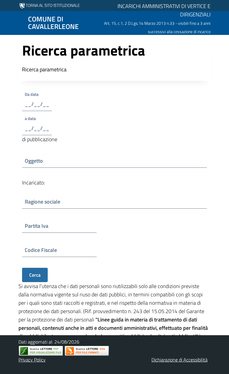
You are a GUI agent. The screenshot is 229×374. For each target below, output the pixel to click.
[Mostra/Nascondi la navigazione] (7, 22)
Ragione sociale (42, 202)
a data (32, 118)
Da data (37, 94)
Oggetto (40, 161)
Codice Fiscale (42, 250)
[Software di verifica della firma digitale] (86, 351)
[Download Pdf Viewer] (40, 351)
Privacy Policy (32, 359)
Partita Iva (41, 226)
